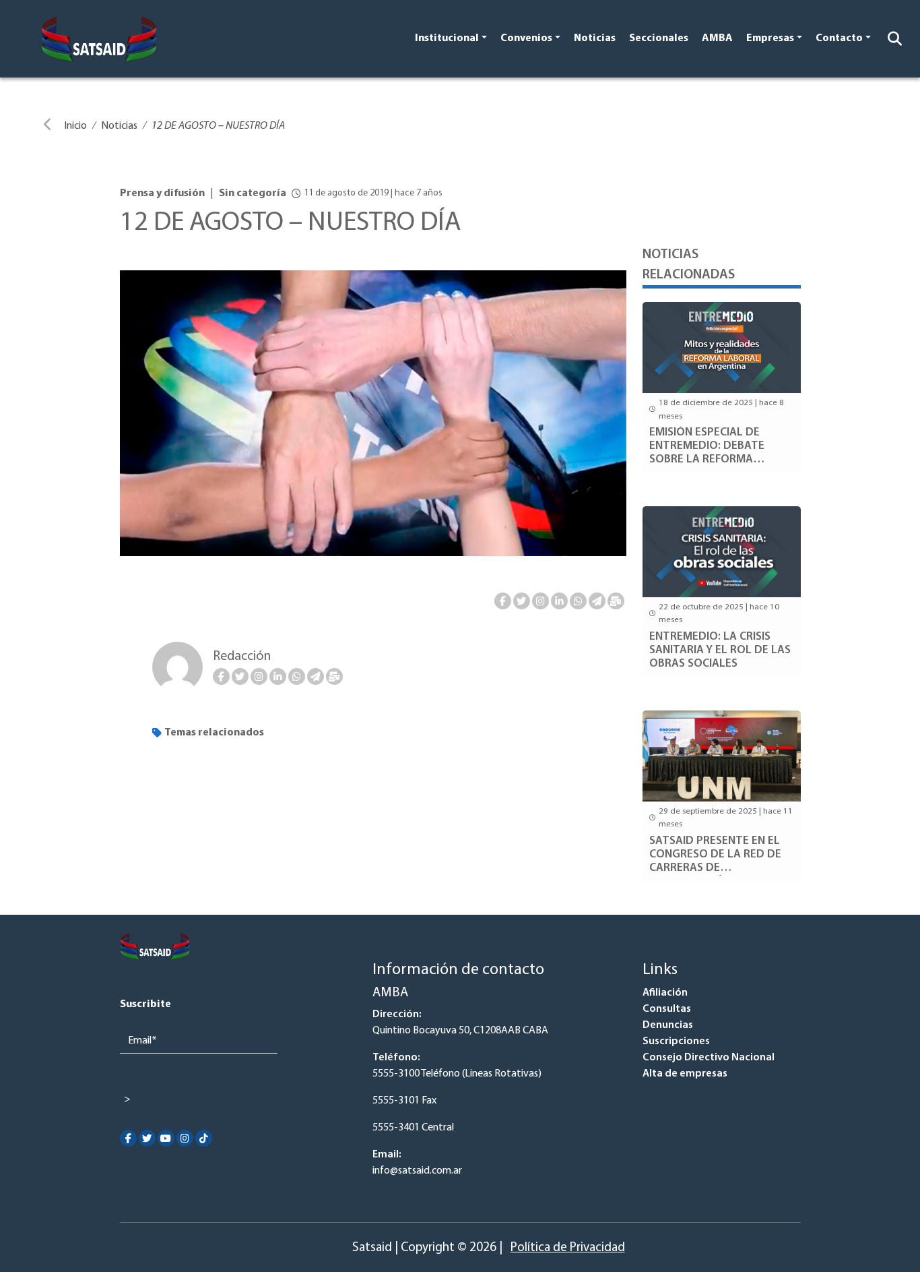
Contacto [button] (839, 38)
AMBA (717, 38)
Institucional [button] (447, 38)
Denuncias (668, 1025)
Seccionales (658, 38)
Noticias (595, 38)
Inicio (75, 126)
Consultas (667, 1009)
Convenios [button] (526, 38)
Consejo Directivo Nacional (709, 1057)
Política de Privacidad (568, 1248)
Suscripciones (676, 1041)
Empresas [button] (770, 38)
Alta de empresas (685, 1073)
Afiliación (665, 993)
